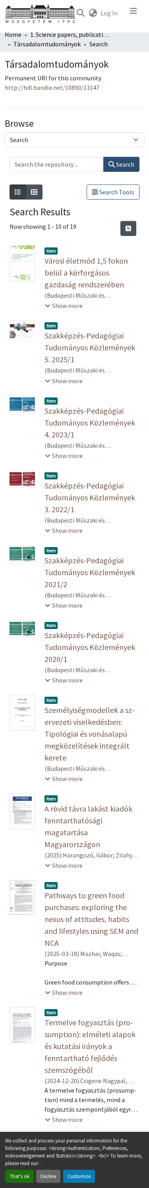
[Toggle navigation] (133, 13)
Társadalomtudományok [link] (47, 44)
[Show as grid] (34, 192)
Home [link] (13, 34)
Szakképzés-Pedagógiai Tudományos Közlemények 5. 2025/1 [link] (90, 347)
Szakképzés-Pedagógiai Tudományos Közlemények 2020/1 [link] (90, 647)
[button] (80, 13)
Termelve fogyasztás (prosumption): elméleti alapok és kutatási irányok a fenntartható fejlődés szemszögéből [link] (90, 1046)
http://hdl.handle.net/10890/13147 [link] (52, 87)
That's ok (19, 1176)
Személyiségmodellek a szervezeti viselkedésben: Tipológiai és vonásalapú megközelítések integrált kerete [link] (90, 733)
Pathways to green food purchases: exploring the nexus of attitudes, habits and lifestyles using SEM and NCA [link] (91, 919)
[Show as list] (18, 192)
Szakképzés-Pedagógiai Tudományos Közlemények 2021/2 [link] (90, 572)
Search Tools (116, 192)
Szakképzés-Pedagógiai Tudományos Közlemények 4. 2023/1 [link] (90, 422)
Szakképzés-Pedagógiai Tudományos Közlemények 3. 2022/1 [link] (90, 497)
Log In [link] (109, 13)
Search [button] (124, 164)
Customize (79, 1176)
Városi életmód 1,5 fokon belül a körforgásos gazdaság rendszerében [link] (86, 272)
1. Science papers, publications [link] (70, 34)
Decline (48, 1176)
